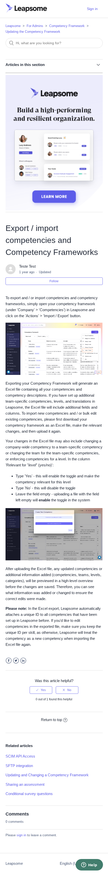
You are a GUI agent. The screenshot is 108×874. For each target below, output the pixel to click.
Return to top (51, 720)
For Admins (35, 26)
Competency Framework (67, 26)
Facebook (9, 661)
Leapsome (13, 26)
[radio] (41, 690)
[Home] (26, 11)
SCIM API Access (20, 756)
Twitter (16, 661)
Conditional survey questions (29, 794)
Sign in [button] (92, 9)
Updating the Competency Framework (33, 31)
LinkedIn (23, 661)
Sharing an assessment (25, 784)
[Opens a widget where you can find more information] (89, 865)
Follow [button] (54, 281)
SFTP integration (19, 766)
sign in (21, 835)
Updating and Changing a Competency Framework (47, 775)
